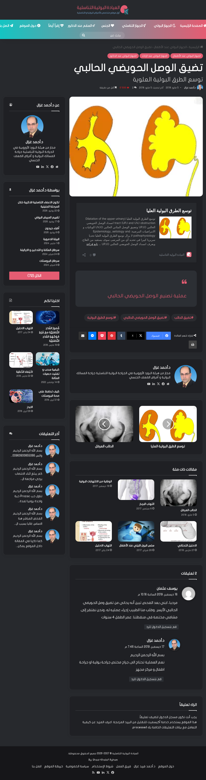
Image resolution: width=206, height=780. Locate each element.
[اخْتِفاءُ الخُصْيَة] (21, 359)
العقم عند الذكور (80, 25)
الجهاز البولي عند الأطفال (170, 47)
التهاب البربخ (146, 503)
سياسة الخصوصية (77, 766)
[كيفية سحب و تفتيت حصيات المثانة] (47, 358)
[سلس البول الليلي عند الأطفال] (136, 531)
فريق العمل (123, 766)
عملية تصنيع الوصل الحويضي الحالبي (147, 295)
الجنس (106, 25)
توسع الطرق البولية (100, 317)
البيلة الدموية (51, 239)
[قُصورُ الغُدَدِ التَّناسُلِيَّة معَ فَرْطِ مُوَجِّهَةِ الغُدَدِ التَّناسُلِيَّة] (47, 317)
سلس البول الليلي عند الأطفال (136, 545)
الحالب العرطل (189, 510)
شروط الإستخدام (102, 766)
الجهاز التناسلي (132, 25)
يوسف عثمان (167, 588)
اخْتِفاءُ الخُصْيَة (24, 371)
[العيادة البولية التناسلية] (103, 10)
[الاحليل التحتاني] (178, 531)
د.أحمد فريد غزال (144, 766)
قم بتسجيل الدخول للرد (161, 626)
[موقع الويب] (168, 384)
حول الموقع (28, 25)
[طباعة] (193, 345)
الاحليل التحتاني (187, 545)
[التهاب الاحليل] (93, 531)
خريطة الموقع (53, 766)
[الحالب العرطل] (178, 492)
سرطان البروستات (49, 260)
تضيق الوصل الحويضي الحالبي (144, 317)
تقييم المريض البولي (47, 217)
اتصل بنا (36, 766)
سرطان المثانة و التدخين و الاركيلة (39, 249)
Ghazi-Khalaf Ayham (105, 759)
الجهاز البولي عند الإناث (154, 55)
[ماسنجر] (92, 336)
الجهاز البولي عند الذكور (123, 55)
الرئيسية (194, 47)
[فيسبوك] (163, 384)
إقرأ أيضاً (54, 25)
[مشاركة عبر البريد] (83, 336)
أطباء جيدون (52, 228)
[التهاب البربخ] (136, 489)
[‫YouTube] (148, 384)
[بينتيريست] (112, 336)
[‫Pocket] (102, 336)
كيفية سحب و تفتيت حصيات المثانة (50, 374)
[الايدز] (21, 396)
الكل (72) (34, 276)
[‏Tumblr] (121, 336)
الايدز (30, 406)
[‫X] (158, 384)
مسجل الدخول (168, 717)
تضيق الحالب (182, 317)
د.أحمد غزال (190, 87)
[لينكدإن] (153, 384)
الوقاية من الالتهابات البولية (95, 481)
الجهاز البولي (163, 25)
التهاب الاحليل (103, 545)
